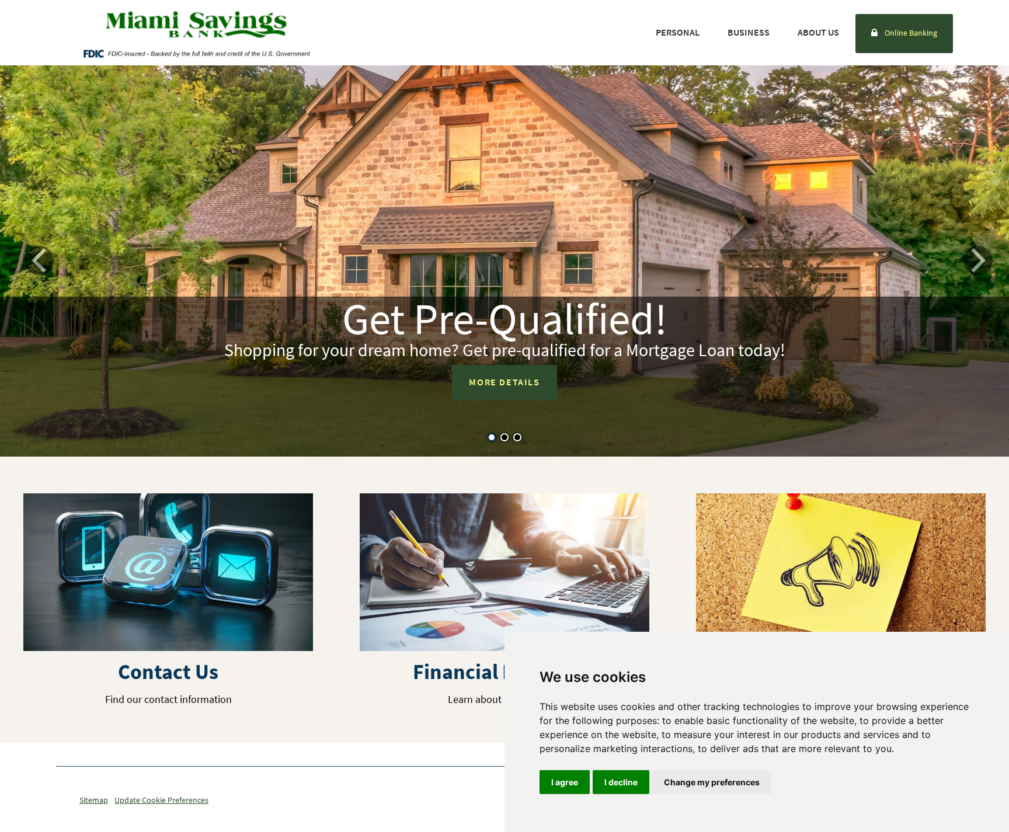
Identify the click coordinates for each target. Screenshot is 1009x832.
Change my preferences (712, 782)
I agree (564, 782)
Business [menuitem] (749, 32)
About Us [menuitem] (818, 32)
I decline (621, 782)
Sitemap (93, 800)
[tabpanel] (504, 261)
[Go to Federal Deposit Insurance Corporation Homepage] (196, 53)
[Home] (196, 25)
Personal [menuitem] (678, 32)
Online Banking (911, 32)
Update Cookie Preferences (161, 800)
